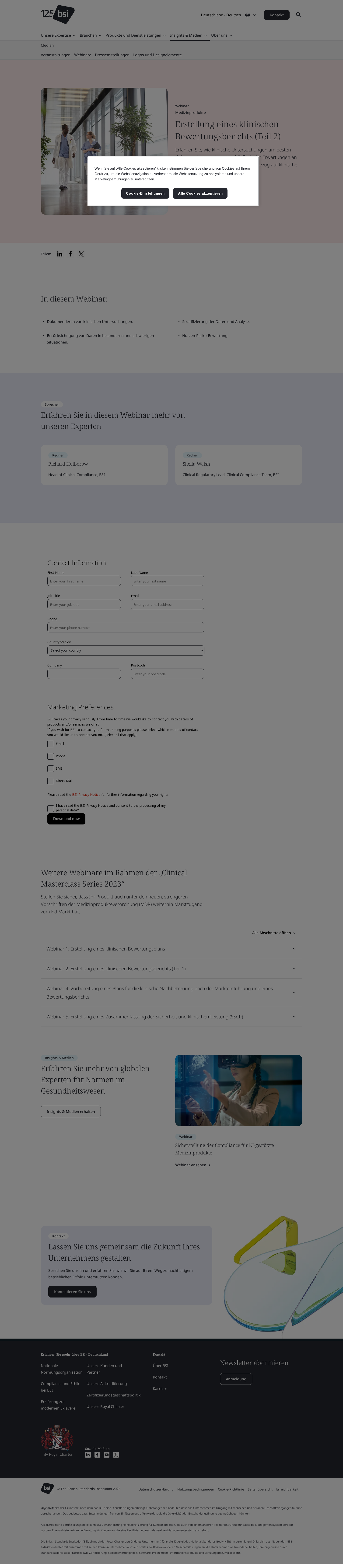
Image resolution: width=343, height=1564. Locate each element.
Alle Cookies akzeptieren (200, 193)
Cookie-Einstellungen (145, 193)
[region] (173, 181)
